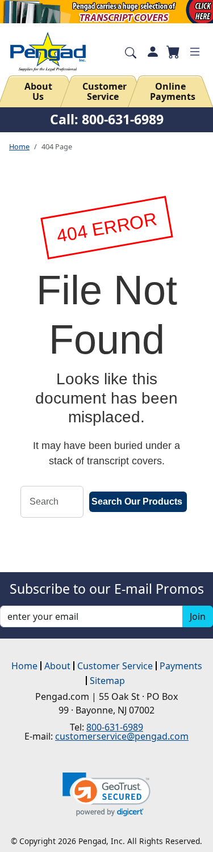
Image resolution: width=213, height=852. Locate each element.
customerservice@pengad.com (122, 736)
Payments (181, 665)
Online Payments (172, 91)
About (57, 665)
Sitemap (107, 680)
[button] (106, 794)
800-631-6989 (114, 727)
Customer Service (104, 91)
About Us (38, 91)
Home (19, 146)
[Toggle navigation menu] (194, 51)
